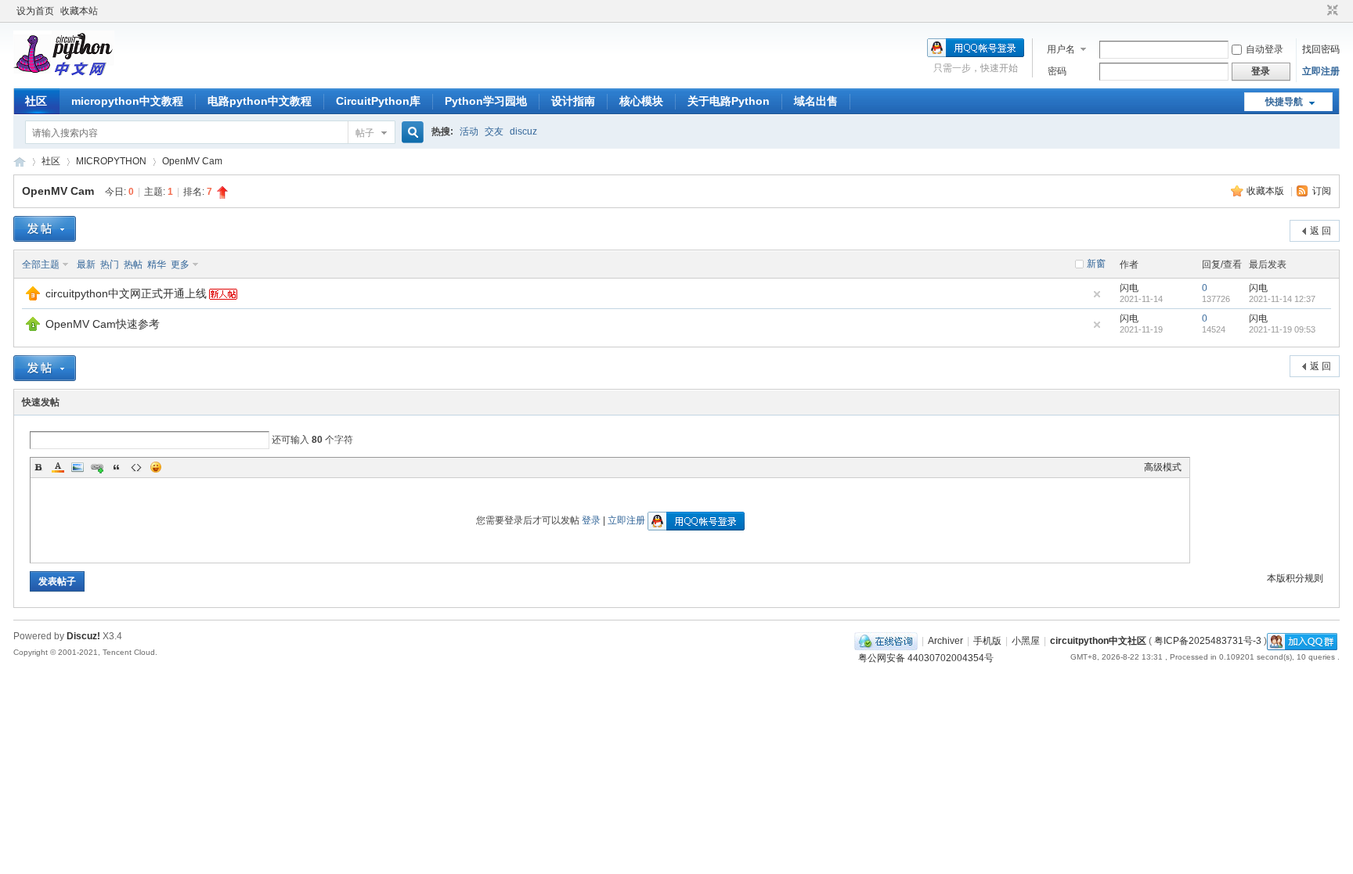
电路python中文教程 (259, 101)
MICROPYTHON (111, 161)
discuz (523, 131)
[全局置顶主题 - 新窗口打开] (33, 297)
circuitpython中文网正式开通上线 (126, 293)
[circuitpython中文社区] (63, 79)
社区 (36, 101)
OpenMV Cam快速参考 (102, 324)
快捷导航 (1284, 101)
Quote (116, 467)
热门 (109, 264)
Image (77, 467)
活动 (469, 131)
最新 (86, 264)
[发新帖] (44, 229)
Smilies (156, 467)
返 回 (1320, 230)
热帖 (133, 264)
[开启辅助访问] (1318, 11)
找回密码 (1321, 49)
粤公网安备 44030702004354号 (926, 658)
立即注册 (1321, 71)
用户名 (1061, 49)
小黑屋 (1026, 640)
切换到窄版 (1331, 11)
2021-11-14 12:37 (1282, 299)
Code (136, 467)
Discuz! (83, 636)
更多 (180, 264)
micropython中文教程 (127, 101)
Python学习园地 (486, 101)
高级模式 (1163, 467)
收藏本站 (79, 10)
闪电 (1129, 287)
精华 (156, 264)
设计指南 (573, 101)
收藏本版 (1266, 190)
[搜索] (410, 133)
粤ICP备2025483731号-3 (1207, 640)
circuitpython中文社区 (19, 161)
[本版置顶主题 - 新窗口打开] (33, 327)
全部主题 (41, 264)
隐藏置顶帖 (1097, 294)
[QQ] (886, 640)
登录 (591, 520)
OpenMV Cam (192, 161)
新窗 (1096, 263)
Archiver (945, 640)
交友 (494, 131)
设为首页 (35, 10)
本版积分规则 (1295, 578)
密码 (1057, 71)
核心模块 (641, 101)
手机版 (987, 640)
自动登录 (1264, 49)
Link (97, 467)
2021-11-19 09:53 (1282, 329)
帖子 (364, 133)
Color (58, 467)
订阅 (1321, 190)
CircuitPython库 (378, 101)
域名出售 (816, 101)
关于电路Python (728, 101)
